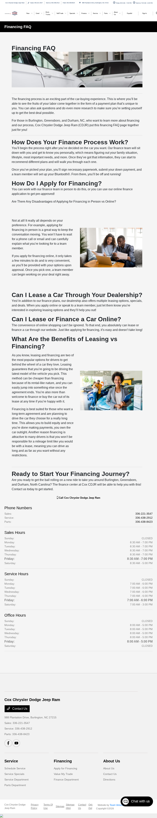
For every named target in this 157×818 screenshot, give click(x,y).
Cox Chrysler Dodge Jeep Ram (15, 806)
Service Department (16, 779)
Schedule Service (14, 768)
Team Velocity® (118, 805)
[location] (79, 2)
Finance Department (66, 779)
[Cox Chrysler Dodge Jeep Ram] (14, 13)
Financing (63, 761)
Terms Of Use (48, 806)
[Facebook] (8, 743)
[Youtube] (16, 743)
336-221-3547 (144, 513)
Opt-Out (90, 806)
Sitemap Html (70, 806)
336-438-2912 (144, 517)
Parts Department (15, 785)
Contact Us (19, 708)
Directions (109, 779)
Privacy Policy (34, 806)
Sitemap (60, 806)
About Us (111, 761)
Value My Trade (63, 773)
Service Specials (14, 773)
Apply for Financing (65, 768)
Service (11, 761)
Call (79, 497)
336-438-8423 (144, 521)
